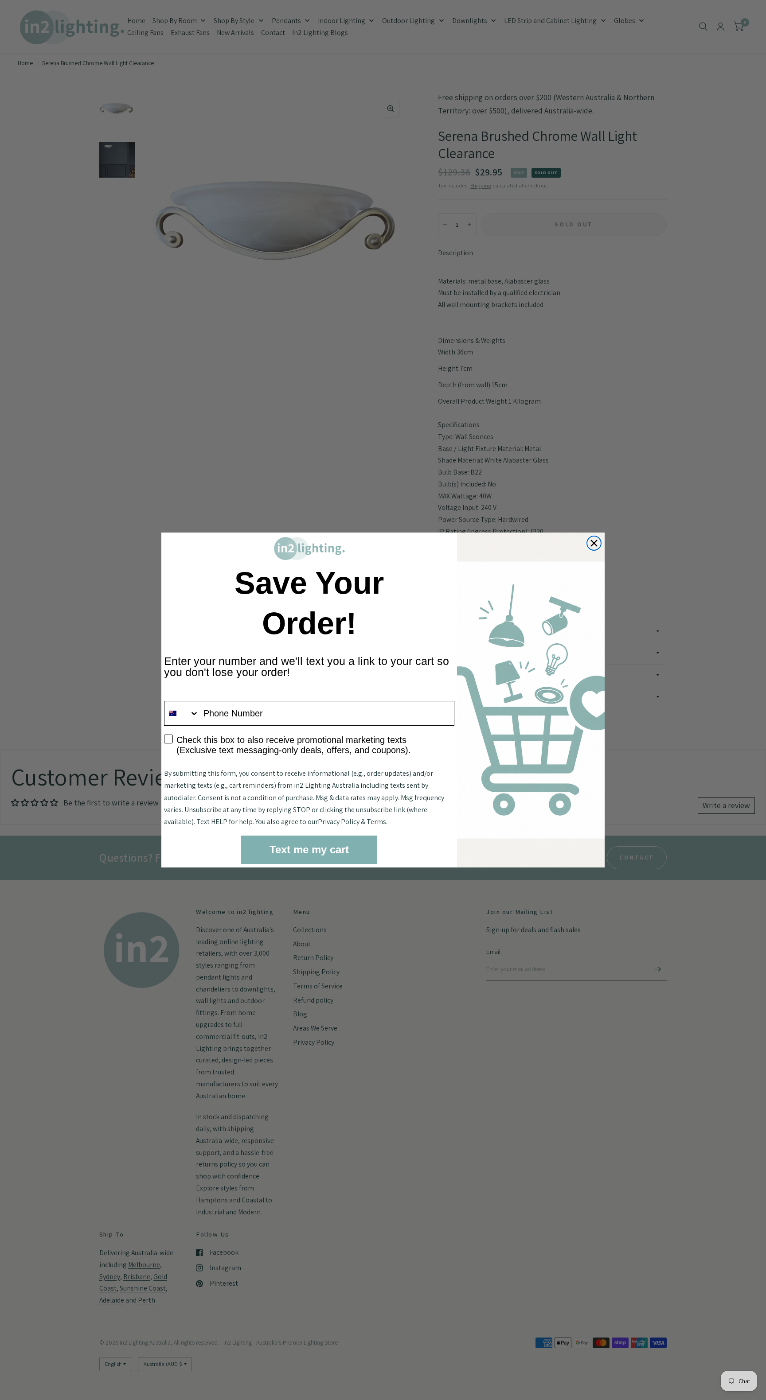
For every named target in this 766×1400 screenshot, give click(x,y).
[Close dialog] (594, 543)
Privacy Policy (339, 821)
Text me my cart (309, 850)
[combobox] (181, 713)
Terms (376, 821)
